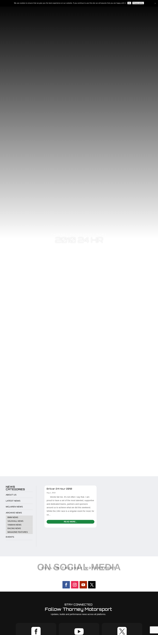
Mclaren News (14, 507)
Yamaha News (14, 525)
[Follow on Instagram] (74, 584)
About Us (11, 495)
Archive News (14, 513)
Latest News (13, 501)
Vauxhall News (15, 521)
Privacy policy (138, 3)
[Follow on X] (92, 584)
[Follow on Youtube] (83, 584)
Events (10, 537)
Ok (129, 3)
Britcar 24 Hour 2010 (59, 488)
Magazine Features (18, 532)
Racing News (14, 528)
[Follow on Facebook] (66, 584)
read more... (70, 522)
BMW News (13, 517)
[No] (155, 3)
